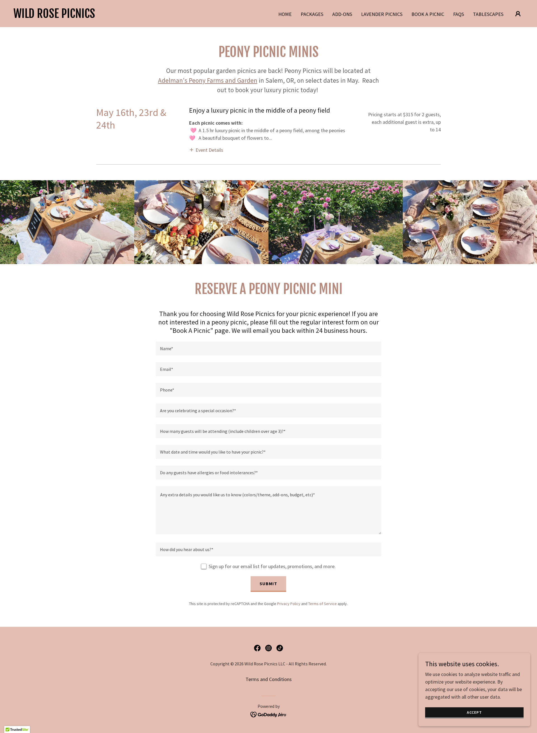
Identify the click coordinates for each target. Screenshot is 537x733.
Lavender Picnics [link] (381, 14)
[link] (54, 16)
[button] (518, 13)
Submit (268, 583)
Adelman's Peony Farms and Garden (207, 80)
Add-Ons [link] (342, 14)
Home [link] (285, 14)
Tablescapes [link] (488, 14)
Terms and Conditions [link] (269, 679)
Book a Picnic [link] (427, 14)
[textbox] (268, 348)
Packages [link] (312, 14)
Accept (474, 712)
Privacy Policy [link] (288, 603)
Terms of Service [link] (322, 603)
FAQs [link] (458, 14)
